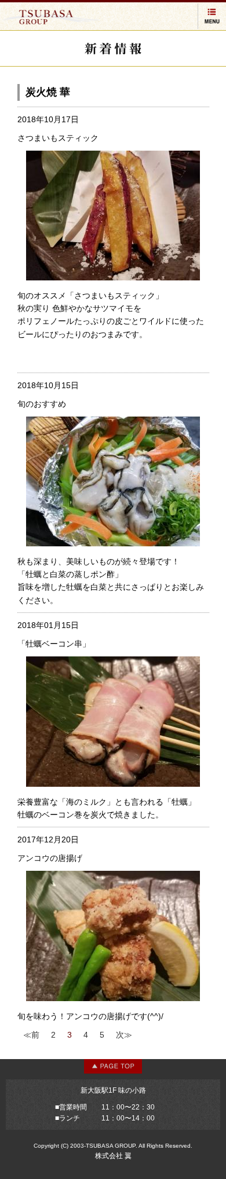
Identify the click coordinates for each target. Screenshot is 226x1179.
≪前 (31, 1034)
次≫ (124, 1034)
